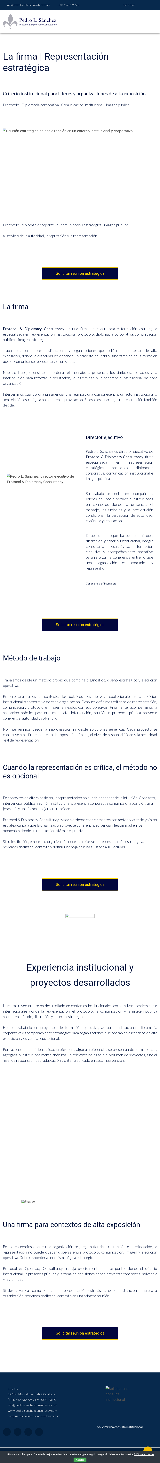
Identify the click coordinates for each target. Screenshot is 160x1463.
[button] (27, 1142)
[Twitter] (17, 1432)
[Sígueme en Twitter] (152, 5)
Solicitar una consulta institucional (120, 1427)
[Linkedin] (39, 1432)
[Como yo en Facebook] (137, 5)
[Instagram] (28, 1432)
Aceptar (80, 1459)
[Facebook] (7, 1432)
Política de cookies (144, 1454)
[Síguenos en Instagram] (147, 5)
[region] (80, 1145)
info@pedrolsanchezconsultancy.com (28, 5)
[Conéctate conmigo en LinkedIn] (142, 5)
